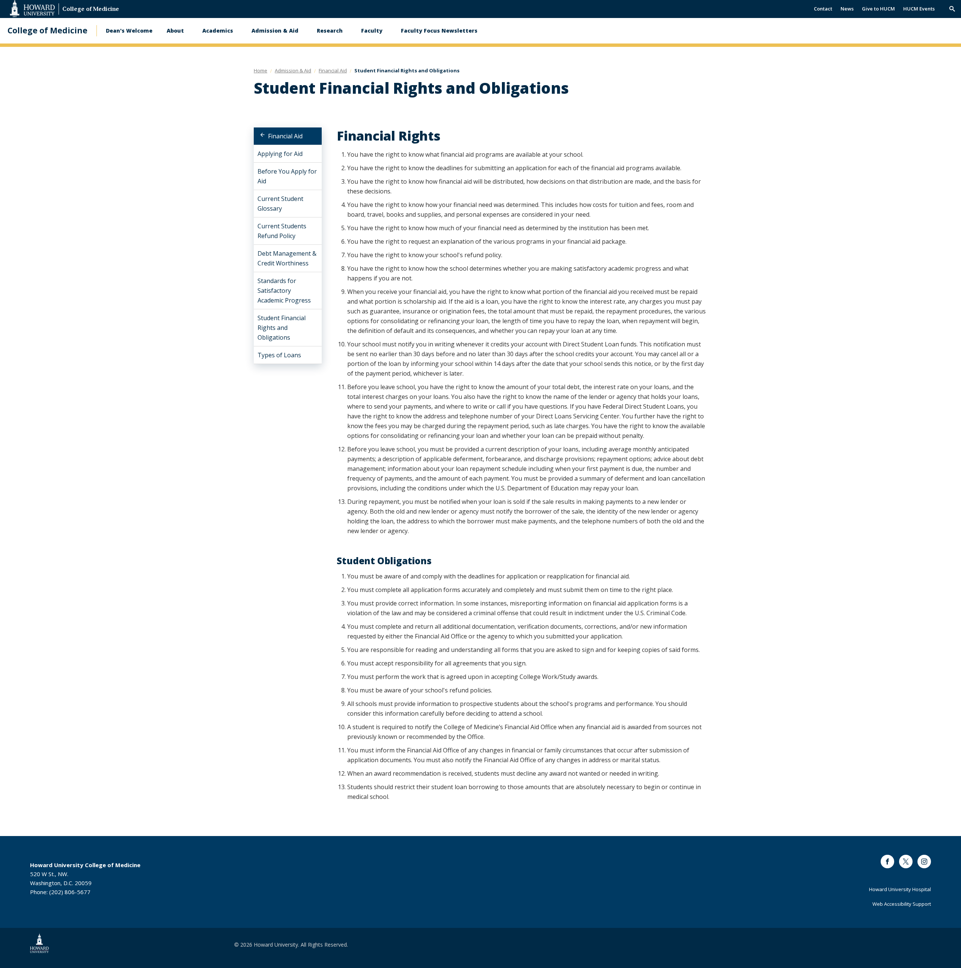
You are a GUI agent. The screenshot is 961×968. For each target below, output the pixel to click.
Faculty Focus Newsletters (439, 30)
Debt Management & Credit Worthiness (287, 258)
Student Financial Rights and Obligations (282, 328)
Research (330, 30)
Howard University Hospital (900, 889)
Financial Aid (285, 136)
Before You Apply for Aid (287, 176)
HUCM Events (919, 8)
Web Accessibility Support (901, 904)
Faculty (372, 30)
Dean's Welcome (129, 30)
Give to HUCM (878, 8)
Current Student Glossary (280, 204)
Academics (217, 30)
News (847, 8)
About (175, 30)
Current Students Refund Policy (282, 231)
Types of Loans (279, 355)
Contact (823, 8)
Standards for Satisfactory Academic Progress (284, 290)
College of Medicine (90, 9)
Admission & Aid (275, 30)
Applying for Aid (280, 154)
